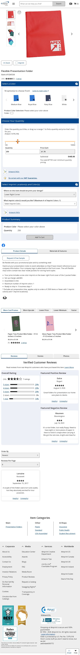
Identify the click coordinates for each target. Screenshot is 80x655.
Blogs (24, 562)
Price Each (44, 148)
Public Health (64, 530)
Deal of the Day (67, 579)
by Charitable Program (49, 565)
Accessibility (6, 557)
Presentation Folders (14, 527)
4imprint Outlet (67, 574)
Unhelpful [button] (63, 401)
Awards (25, 557)
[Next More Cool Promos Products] (76, 330)
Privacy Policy (7, 577)
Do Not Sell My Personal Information (10, 585)
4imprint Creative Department (48, 553)
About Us (5, 552)
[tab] (19, 251)
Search (58, 4)
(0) (76, 4)
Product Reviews (28, 577)
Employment (7, 567)
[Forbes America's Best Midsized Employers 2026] (10, 634)
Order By (4, 451)
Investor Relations (9, 572)
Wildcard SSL (46, 616)
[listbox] (40, 204)
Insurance (63, 527)
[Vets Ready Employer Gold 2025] (22, 616)
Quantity (9, 148)
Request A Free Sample (16, 258)
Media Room (27, 572)
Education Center (28, 552)
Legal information (48, 634)
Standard (38, 530)
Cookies (5, 592)
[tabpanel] (40, 431)
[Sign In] (71, 3)
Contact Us (6, 562)
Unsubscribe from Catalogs (9, 598)
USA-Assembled (41, 533)
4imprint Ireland (67, 567)
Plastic (37, 527)
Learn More (69, 367)
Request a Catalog (29, 582)
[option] (16, 100)
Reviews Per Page (8, 461)
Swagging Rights (29, 587)
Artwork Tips (46, 559)
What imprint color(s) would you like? (32, 200)
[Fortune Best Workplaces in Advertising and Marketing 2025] (8, 616)
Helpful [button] (54, 401)
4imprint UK (65, 562)
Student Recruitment (67, 533)
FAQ (23, 567)
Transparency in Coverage (28, 594)
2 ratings (24, 342)
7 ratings (19, 79)
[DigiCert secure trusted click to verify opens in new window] (49, 610)
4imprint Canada (67, 557)
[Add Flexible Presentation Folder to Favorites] (19, 12)
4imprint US (65, 552)
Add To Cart (39, 237)
